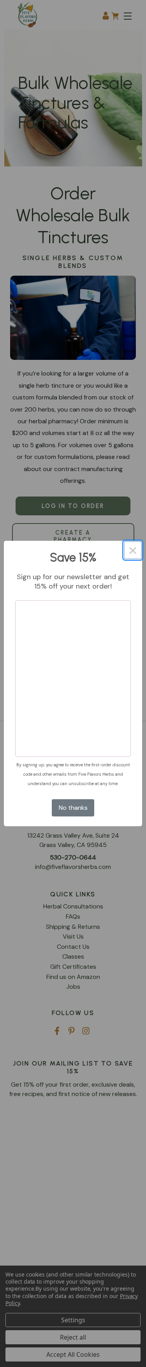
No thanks (73, 808)
